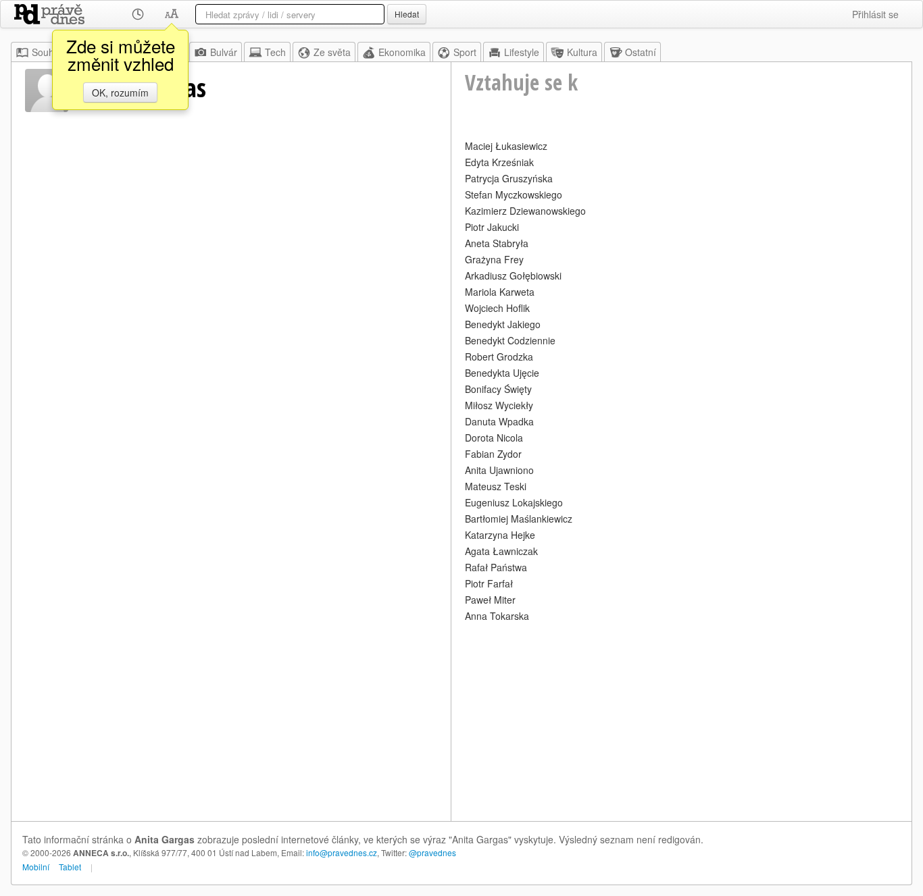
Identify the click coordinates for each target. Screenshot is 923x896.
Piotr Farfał (489, 583)
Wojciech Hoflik (497, 308)
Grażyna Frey (494, 259)
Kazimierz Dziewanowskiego (525, 210)
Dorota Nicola (494, 437)
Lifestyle (521, 52)
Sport (464, 52)
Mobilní (35, 866)
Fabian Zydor (493, 453)
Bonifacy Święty (498, 389)
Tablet (70, 866)
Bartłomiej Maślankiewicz (518, 518)
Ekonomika (402, 52)
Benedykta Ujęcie (502, 372)
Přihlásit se (875, 14)
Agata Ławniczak (501, 551)
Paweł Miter (490, 599)
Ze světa (332, 52)
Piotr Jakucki (492, 227)
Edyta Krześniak (499, 162)
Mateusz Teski (495, 486)
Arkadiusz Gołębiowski (513, 275)
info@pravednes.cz (341, 852)
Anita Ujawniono (499, 470)
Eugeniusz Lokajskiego (514, 502)
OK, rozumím (120, 92)
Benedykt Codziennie (510, 340)
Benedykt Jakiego (503, 324)
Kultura (582, 52)
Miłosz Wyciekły (499, 405)
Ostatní (640, 52)
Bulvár (223, 52)
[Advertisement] (681, 719)
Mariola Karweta (499, 291)
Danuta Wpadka (499, 421)
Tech (275, 52)
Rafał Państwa (496, 567)
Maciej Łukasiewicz (506, 146)
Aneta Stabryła (496, 243)
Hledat (407, 14)
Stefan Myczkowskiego (513, 194)
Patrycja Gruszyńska (509, 178)
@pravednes (432, 852)
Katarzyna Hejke (500, 535)
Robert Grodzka (499, 356)
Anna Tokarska (497, 616)
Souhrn (47, 52)
